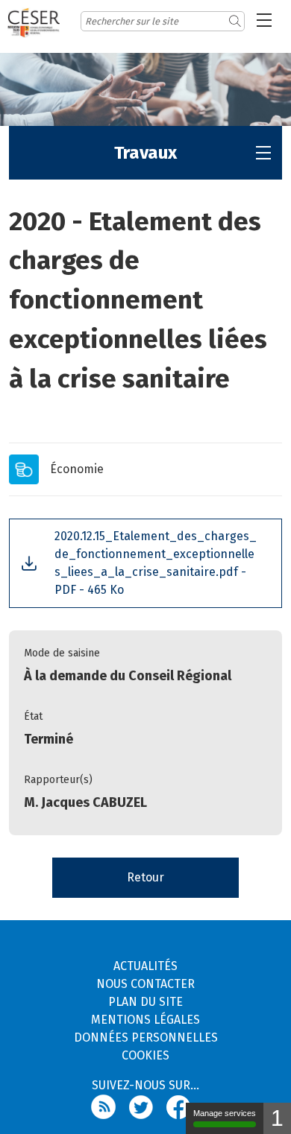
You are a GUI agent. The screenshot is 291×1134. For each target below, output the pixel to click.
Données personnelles (146, 1037)
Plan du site (145, 1002)
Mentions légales (145, 1020)
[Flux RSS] (110, 1106)
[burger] (264, 20)
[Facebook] (183, 1106)
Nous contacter (145, 984)
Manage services (224, 1113)
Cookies (145, 1055)
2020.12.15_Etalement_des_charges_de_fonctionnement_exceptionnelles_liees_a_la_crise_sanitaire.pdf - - (155, 563)
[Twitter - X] (147, 1106)
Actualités (145, 966)
